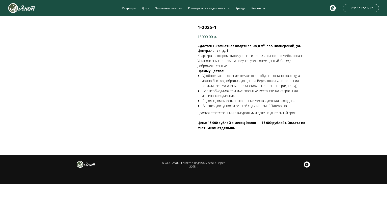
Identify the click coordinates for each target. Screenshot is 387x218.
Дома (145, 8)
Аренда (240, 8)
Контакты (258, 8)
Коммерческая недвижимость (208, 8)
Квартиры (129, 8)
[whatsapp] (333, 8)
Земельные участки (168, 8)
